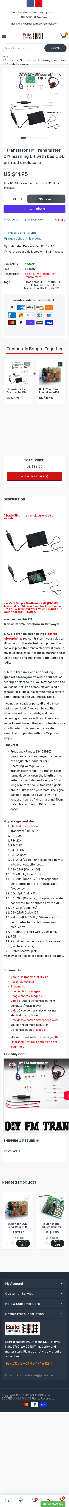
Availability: (11, 264)
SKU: (7, 269)
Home (5, 56)
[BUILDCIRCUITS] (33, 37)
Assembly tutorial (22, 981)
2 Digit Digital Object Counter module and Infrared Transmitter (51, 1225)
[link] (27, 1198)
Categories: (11, 274)
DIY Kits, (29, 274)
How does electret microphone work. (35, 1020)
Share (61, 219)
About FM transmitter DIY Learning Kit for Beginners (36, 1041)
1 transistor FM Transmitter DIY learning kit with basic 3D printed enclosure (16, 391)
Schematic (18, 986)
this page (39, 1029)
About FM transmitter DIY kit (29, 977)
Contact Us (54, 1503)
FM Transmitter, (46, 274)
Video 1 (15, 1000)
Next (61, 405)
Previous (6, 1230)
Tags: (7, 282)
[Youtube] (38, 3)
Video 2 (16, 1010)
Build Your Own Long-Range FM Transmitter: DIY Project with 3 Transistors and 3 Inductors (50, 391)
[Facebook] (30, 3)
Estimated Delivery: (22, 246)
